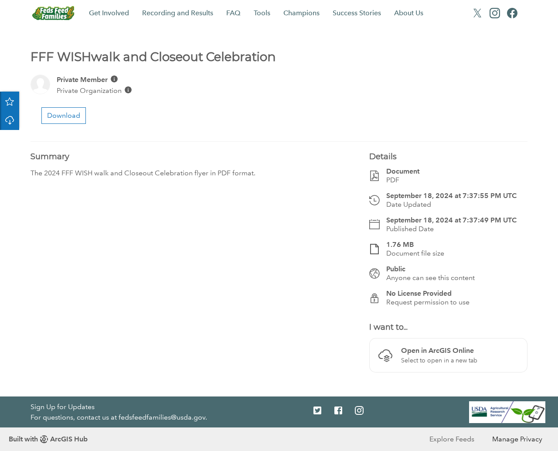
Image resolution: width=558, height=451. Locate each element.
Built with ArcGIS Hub (48, 439)
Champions (301, 13)
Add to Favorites (9, 101)
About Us (408, 13)
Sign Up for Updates (63, 407)
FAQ (233, 13)
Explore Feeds (451, 439)
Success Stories (357, 13)
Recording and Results (177, 13)
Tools (262, 13)
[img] (114, 79)
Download (9, 120)
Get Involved (109, 13)
